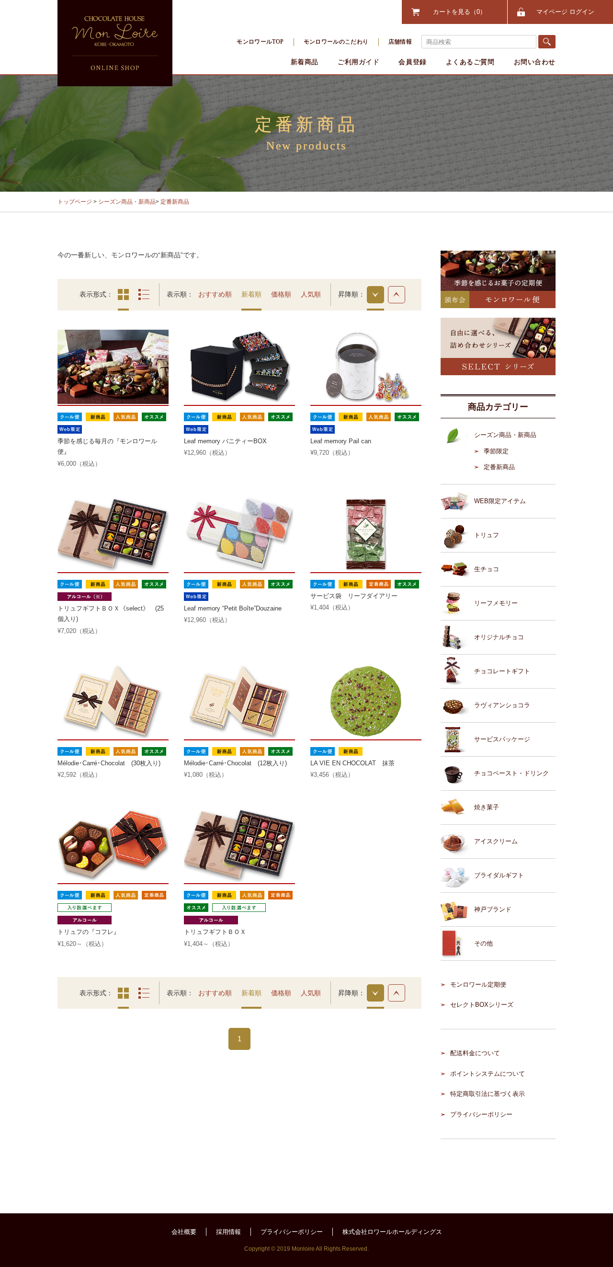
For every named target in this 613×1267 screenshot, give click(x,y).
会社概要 (183, 1231)
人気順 (311, 294)
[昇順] (396, 294)
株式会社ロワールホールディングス (392, 1231)
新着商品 (304, 62)
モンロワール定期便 (478, 984)
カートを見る (456, 11)
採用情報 (228, 1231)
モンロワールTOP (260, 41)
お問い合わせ (535, 62)
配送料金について (475, 1053)
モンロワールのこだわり (336, 41)
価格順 (281, 294)
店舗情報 (400, 41)
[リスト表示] (143, 294)
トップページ (74, 201)
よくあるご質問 (470, 62)
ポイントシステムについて (487, 1073)
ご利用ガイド (358, 62)
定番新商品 (174, 201)
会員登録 (412, 62)
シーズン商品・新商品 (127, 201)
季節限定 (496, 451)
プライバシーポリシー (481, 1114)
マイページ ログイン (565, 11)
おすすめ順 (215, 294)
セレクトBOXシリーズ (481, 1004)
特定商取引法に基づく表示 (487, 1093)
